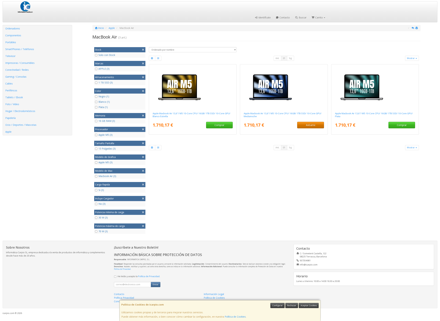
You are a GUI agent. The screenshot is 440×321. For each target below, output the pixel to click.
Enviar (155, 284)
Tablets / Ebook (14, 97)
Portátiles (10, 42)
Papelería (10, 118)
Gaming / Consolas (15, 76)
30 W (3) (103, 217)
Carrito (319, 17)
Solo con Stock (106, 55)
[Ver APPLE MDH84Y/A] (375, 87)
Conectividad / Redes (17, 69)
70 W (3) (103, 231)
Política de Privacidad (122, 269)
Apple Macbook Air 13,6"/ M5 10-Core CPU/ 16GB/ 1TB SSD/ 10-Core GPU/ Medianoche (282, 115)
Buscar (302, 17)
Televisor (10, 56)
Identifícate (264, 17)
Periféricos (11, 90)
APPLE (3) (103, 68)
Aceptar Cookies (309, 305)
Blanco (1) (104, 101)
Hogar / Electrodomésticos (20, 111)
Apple (8, 131)
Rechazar (291, 305)
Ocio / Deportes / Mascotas (20, 124)
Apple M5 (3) (105, 134)
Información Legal (214, 294)
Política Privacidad (124, 297)
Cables (9, 83)
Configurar (277, 305)
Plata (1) (103, 107)
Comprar (219, 125)
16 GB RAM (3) (106, 120)
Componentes (13, 35)
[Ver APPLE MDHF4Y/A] (284, 87)
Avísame (310, 125)
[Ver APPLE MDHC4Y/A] (193, 87)
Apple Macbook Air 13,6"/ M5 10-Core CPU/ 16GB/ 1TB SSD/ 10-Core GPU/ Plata (374, 115)
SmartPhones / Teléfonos (19, 49)
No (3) (102, 203)
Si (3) (101, 190)
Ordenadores (12, 28)
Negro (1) (103, 96)
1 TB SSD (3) (105, 82)
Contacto (284, 17)
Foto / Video (12, 104)
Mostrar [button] (411, 58)
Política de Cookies (235, 316)
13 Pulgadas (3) (107, 148)
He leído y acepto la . (139, 276)
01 (284, 58)
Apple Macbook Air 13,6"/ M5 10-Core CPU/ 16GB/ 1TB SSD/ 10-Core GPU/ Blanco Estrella (191, 115)
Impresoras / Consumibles (20, 63)
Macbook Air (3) (107, 176)
